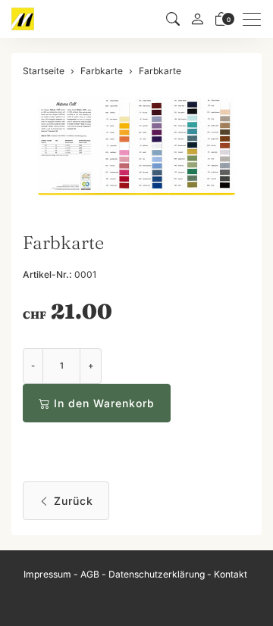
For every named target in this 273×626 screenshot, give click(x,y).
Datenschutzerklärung (156, 574)
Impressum (47, 574)
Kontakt (230, 574)
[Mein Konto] (197, 19)
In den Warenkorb (104, 403)
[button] (173, 19)
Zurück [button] (73, 500)
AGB (89, 574)
